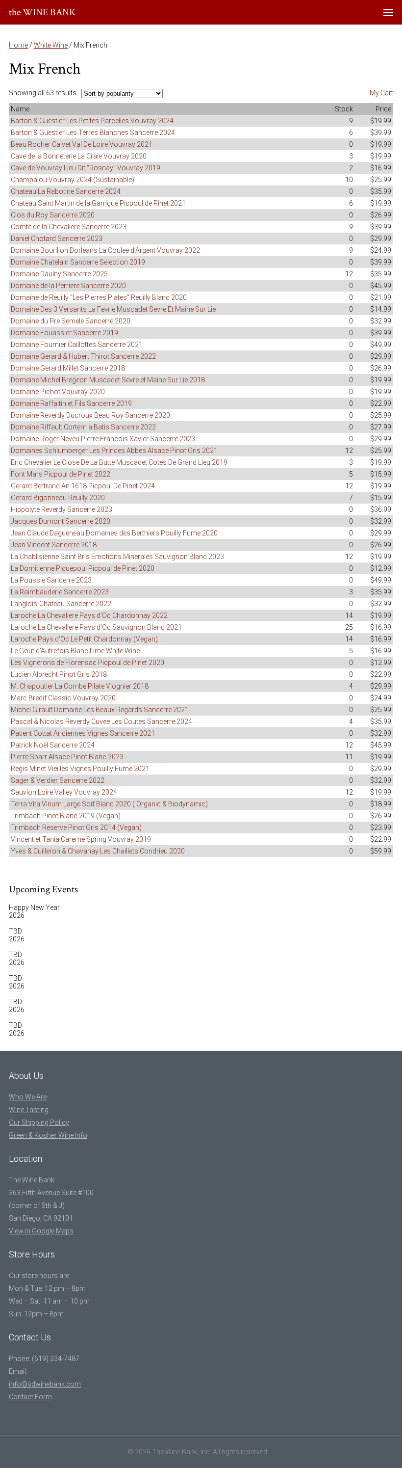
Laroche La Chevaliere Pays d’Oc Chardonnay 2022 (89, 615)
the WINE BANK (42, 12)
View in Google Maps (41, 1231)
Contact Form (30, 1397)
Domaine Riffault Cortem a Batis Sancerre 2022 (83, 427)
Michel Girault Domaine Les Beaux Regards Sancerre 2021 (100, 710)
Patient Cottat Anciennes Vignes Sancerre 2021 (83, 733)
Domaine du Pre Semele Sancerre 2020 (70, 321)
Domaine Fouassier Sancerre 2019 (64, 333)
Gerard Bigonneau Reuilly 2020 (58, 498)
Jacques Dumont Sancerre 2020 (60, 521)
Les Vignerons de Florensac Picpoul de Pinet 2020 (87, 663)
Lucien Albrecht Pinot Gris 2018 (59, 674)
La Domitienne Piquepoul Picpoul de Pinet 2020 (82, 568)
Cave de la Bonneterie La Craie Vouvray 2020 (79, 156)
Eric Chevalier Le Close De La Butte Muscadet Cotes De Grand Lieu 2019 (119, 462)
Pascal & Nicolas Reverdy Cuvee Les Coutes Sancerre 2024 (101, 721)
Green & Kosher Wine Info (48, 1135)
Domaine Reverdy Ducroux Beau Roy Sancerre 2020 (90, 415)
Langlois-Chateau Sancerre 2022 (61, 604)
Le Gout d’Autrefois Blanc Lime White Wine (75, 651)
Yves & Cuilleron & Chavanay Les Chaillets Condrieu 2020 (98, 851)
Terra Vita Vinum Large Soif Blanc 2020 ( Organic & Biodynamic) (109, 804)
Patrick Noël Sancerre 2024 (53, 745)
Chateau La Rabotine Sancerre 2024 (66, 191)
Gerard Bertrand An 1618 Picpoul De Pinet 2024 (83, 486)
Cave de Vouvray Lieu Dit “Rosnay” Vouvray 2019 (85, 168)
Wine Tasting (29, 1110)
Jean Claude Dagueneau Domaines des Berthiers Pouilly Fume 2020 (114, 533)
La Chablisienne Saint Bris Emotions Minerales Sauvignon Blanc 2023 (117, 557)
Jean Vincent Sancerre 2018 (54, 545)
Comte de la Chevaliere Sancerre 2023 (68, 227)
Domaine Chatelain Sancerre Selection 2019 (78, 262)
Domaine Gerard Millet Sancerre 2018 (68, 368)
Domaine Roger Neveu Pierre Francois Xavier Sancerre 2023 (103, 439)
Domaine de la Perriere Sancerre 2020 (68, 286)
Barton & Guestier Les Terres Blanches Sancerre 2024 (93, 132)
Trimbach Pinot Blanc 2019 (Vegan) (66, 816)
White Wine (51, 45)
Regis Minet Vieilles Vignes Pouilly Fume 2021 (80, 769)
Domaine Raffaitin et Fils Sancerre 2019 (71, 403)
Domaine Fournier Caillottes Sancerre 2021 (77, 344)
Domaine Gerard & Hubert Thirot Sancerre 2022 (83, 356)
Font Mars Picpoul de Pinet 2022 (60, 474)
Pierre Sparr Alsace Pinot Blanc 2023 (67, 757)
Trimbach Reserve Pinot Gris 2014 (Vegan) (76, 827)
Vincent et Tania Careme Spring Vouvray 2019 (81, 839)
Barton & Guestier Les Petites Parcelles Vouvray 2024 (92, 121)
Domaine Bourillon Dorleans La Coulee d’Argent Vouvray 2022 (105, 250)
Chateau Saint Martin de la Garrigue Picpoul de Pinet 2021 (98, 203)
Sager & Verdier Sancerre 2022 (57, 780)
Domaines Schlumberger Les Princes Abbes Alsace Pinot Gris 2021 (114, 450)
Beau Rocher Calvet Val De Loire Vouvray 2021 (81, 144)
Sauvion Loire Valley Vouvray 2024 (64, 792)
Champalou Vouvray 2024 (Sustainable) (72, 180)
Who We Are (28, 1097)
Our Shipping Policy (39, 1122)
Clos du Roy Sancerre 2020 (53, 215)
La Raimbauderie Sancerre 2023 (60, 592)
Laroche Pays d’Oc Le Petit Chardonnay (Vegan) (84, 639)
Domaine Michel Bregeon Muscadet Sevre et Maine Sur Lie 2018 (108, 380)
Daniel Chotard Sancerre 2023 (56, 238)
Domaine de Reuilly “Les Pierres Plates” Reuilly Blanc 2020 (99, 297)
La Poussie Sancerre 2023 (51, 580)
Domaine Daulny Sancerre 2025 (59, 274)
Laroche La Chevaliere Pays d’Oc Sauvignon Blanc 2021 (96, 627)
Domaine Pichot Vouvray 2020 (58, 392)
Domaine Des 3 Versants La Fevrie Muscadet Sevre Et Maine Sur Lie (113, 309)
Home (18, 45)
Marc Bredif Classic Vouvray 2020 (63, 698)
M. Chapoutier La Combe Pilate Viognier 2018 (80, 686)
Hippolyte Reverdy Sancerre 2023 (61, 509)
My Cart (381, 93)
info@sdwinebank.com (45, 1384)
